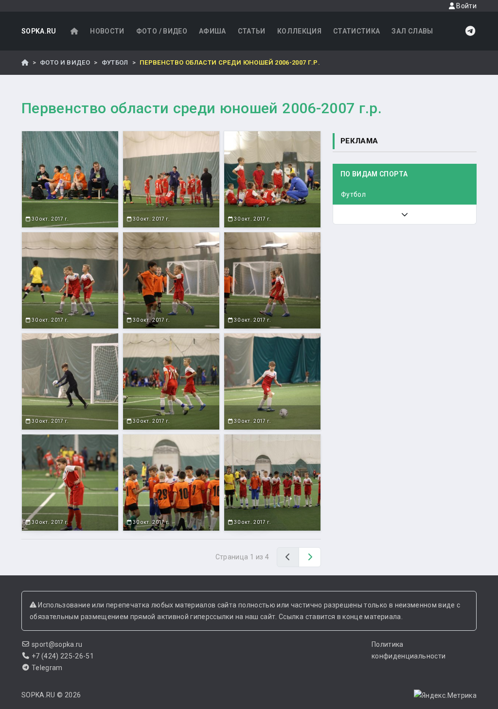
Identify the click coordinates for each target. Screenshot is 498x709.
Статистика (356, 31)
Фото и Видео (65, 62)
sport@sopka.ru (57, 644)
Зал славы (412, 31)
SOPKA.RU (38, 31)
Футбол (115, 62)
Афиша (212, 31)
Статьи (252, 31)
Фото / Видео (161, 31)
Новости (107, 31)
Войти (466, 6)
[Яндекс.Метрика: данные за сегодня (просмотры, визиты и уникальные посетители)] (445, 695)
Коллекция (299, 31)
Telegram (47, 668)
